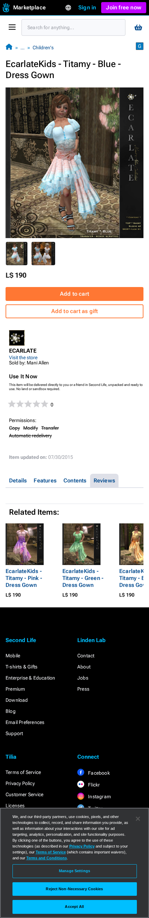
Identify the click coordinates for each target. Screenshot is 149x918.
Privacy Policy (20, 783)
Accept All (74, 906)
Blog (11, 711)
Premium (15, 689)
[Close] (138, 818)
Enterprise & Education (30, 678)
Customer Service (24, 794)
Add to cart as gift (74, 311)
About (83, 666)
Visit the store (23, 357)
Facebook (98, 773)
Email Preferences (25, 722)
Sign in (87, 7)
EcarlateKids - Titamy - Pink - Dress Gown (24, 578)
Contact (85, 655)
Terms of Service (23, 772)
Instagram (99, 796)
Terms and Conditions (46, 858)
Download (17, 700)
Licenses (15, 805)
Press (83, 689)
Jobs (82, 678)
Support (14, 733)
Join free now (123, 7)
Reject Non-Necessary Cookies (74, 889)
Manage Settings (74, 871)
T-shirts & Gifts (21, 666)
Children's (43, 47)
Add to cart (74, 293)
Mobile (13, 655)
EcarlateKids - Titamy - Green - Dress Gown (82, 578)
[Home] (9, 47)
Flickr (93, 785)
